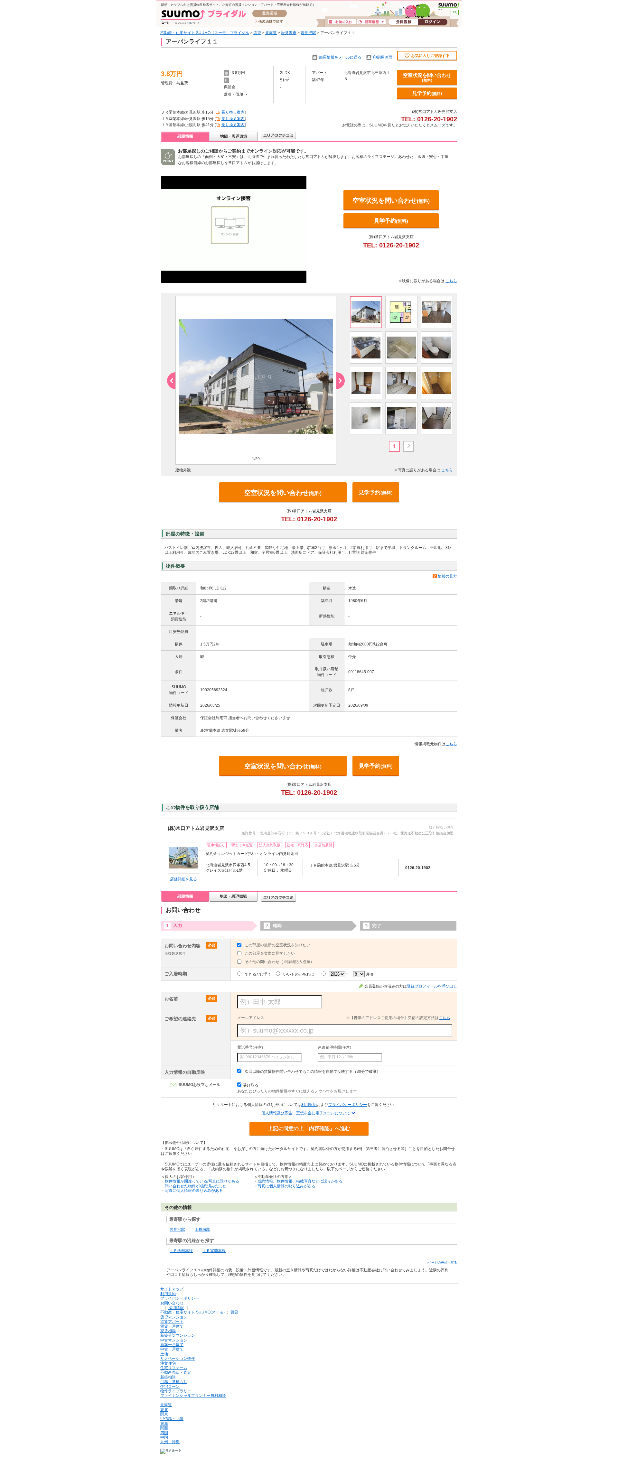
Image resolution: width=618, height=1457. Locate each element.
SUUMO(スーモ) (449, 6)
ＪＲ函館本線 (181, 1250)
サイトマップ (171, 1289)
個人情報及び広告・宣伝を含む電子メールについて (305, 1113)
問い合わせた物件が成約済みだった (196, 1186)
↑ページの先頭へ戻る (441, 1262)
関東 (164, 1414)
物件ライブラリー (175, 1391)
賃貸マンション (173, 1317)
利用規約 (309, 1104)
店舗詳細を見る (183, 879)
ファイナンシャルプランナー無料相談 (193, 1395)
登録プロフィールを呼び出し (432, 986)
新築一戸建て (171, 1344)
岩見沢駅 (308, 33)
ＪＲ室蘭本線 (214, 1250)
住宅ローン (170, 1386)
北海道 (271, 33)
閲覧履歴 (371, 22)
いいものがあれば (298, 974)
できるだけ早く (258, 974)
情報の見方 (447, 576)
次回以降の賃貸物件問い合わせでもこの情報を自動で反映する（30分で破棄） (312, 1071)
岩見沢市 (288, 33)
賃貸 (257, 33)
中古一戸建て (171, 1349)
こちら (451, 281)
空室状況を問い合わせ (427, 77)
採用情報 (176, 1307)
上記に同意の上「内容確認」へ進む (309, 1128)
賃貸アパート (171, 1321)
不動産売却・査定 (175, 1372)
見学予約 (427, 93)
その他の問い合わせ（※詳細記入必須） (279, 962)
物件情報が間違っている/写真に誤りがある (202, 1181)
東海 (164, 1423)
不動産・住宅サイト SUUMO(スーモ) (192, 1312)
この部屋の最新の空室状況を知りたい (277, 945)
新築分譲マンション (177, 1335)
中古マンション (173, 1340)
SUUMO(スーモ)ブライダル (203, 17)
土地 (164, 1354)
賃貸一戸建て (171, 1326)
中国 (164, 1437)
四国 (164, 1433)
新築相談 (168, 1377)
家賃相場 (168, 1331)
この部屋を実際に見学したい (270, 953)
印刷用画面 (382, 57)
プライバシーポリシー (347, 1104)
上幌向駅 (202, 1229)
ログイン (432, 22)
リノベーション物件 (177, 1358)
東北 (164, 1409)
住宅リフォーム (173, 1368)
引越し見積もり (173, 1381)
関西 (164, 1428)
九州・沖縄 (170, 1442)
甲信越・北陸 (171, 1418)
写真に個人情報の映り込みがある (194, 1190)
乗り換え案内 (233, 112)
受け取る (250, 1085)
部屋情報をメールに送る (340, 57)
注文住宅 (168, 1363)
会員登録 (403, 22)
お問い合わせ (171, 1303)
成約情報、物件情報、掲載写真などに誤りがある (300, 1181)
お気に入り (342, 22)
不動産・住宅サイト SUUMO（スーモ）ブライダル (204, 33)
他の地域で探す (269, 22)
